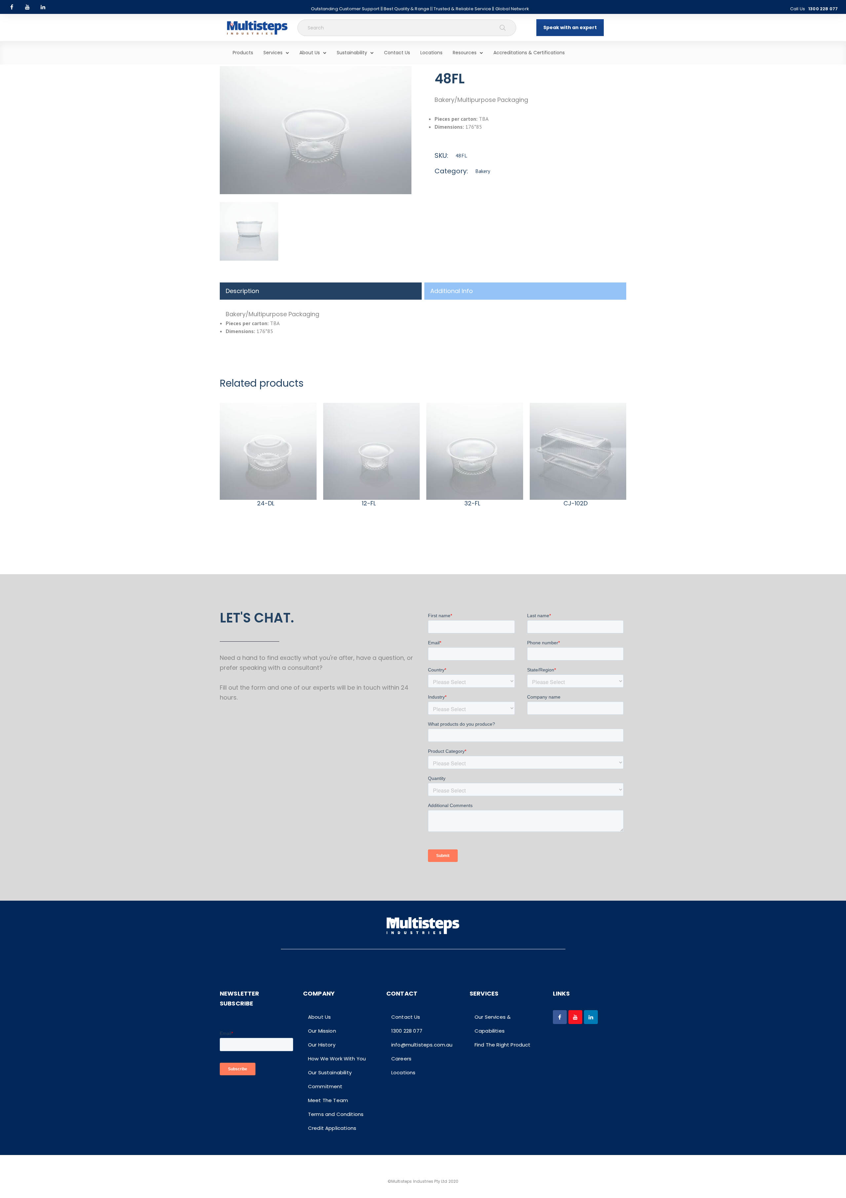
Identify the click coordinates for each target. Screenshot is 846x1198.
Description (242, 291)
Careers (401, 1058)
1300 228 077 (823, 9)
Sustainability (352, 52)
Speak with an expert (570, 27)
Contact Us (397, 52)
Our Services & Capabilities (493, 1023)
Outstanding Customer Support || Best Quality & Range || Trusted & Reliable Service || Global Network (420, 9)
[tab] (321, 291)
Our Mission (322, 1030)
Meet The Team (328, 1100)
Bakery (482, 171)
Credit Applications (332, 1128)
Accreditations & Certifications (529, 52)
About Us (309, 52)
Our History (321, 1044)
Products (243, 52)
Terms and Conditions (336, 1114)
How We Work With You (337, 1058)
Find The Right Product (503, 1044)
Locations (431, 52)
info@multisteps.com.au (422, 1044)
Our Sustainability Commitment (330, 1079)
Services (273, 52)
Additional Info (451, 291)
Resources (465, 52)
